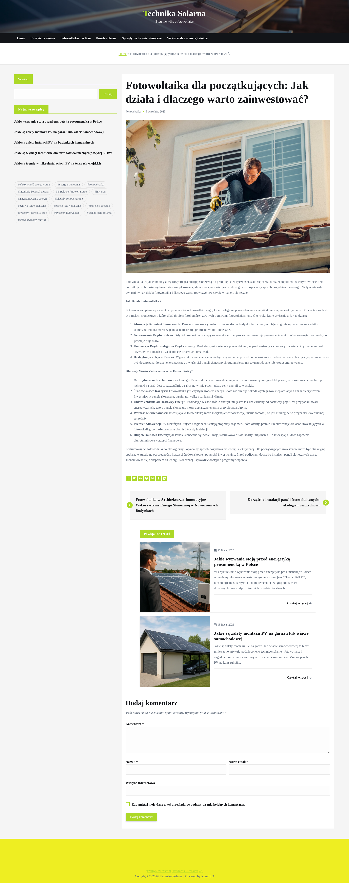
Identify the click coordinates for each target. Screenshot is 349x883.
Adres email (238, 761)
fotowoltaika (96, 184)
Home (21, 38)
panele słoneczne (100, 205)
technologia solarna (100, 212)
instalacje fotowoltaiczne (72, 191)
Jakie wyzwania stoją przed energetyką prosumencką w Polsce (58, 121)
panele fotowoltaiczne (68, 205)
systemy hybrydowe (67, 212)
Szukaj (23, 79)
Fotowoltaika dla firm (75, 38)
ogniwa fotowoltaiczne (32, 205)
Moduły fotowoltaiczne (69, 198)
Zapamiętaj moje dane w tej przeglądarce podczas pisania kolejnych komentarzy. (188, 804)
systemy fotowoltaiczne (33, 212)
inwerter (101, 191)
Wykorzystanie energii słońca (187, 38)
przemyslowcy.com (158, 871)
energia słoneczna (69, 184)
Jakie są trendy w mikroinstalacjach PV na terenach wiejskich (57, 163)
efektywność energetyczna (34, 184)
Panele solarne (106, 38)
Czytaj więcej (298, 603)
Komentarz (135, 724)
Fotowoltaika (133, 111)
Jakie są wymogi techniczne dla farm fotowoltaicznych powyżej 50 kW (63, 153)
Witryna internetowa (140, 783)
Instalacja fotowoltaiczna (33, 191)
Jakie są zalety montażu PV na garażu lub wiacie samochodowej (59, 132)
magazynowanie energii (33, 198)
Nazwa (132, 761)
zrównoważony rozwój (32, 219)
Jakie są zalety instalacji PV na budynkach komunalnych (54, 142)
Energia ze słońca (42, 38)
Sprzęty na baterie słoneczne (142, 38)
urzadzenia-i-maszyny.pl (187, 871)
